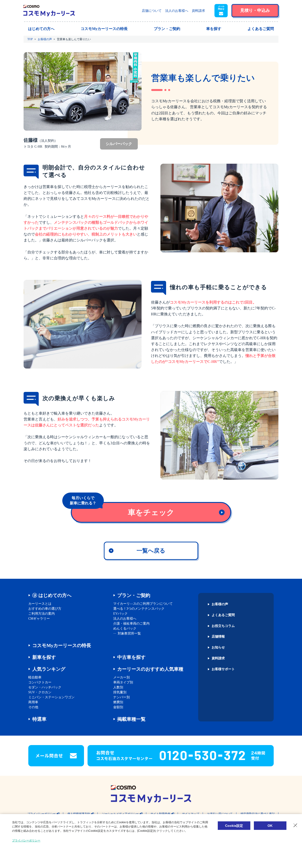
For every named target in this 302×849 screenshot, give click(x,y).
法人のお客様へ (176, 11)
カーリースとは (39, 603)
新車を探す (44, 657)
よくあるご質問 (223, 615)
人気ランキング (48, 669)
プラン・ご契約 (133, 595)
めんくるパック (124, 628)
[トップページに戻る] (49, 10)
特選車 (39, 719)
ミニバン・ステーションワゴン (51, 697)
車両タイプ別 (123, 682)
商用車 (33, 702)
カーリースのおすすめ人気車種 (150, 669)
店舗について (152, 11)
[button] (221, 10)
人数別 (118, 687)
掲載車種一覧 (131, 719)
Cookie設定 (234, 826)
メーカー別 (121, 677)
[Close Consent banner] (295, 825)
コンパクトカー (39, 682)
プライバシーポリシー (26, 840)
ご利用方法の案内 (41, 613)
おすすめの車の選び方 (44, 608)
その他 (33, 707)
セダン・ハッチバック (44, 687)
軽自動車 (35, 677)
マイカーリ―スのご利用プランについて (143, 603)
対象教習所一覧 (129, 633)
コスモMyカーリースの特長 (61, 645)
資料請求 (198, 11)
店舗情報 (218, 636)
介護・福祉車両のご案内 (131, 623)
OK (270, 826)
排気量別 (119, 692)
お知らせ (218, 647)
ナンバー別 (121, 697)
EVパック (120, 613)
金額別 (118, 707)
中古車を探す (131, 657)
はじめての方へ (54, 595)
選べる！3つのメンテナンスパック (138, 608)
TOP (30, 39)
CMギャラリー (39, 618)
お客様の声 (45, 39)
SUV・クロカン (39, 692)
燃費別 (118, 702)
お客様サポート (223, 669)
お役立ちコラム (223, 626)
